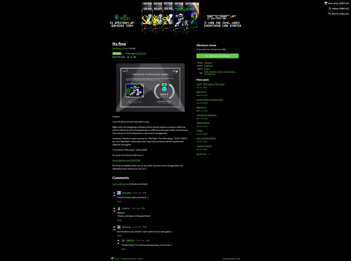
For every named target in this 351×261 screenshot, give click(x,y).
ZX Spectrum (209, 74)
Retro (220, 72)
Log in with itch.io (120, 184)
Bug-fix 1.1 (201, 107)
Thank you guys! (204, 146)
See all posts (201, 154)
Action (207, 69)
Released (208, 63)
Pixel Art (213, 72)
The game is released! (206, 115)
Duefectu (125, 208)
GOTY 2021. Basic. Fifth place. (210, 84)
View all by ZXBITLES (128, 258)
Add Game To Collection (219, 56)
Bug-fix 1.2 (201, 91)
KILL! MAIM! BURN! (206, 138)
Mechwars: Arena (120, 48)
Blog (238, 258)
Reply (119, 201)
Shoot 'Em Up (229, 72)
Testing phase (202, 122)
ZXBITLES (142, 53)
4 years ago (136, 193)
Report (140, 258)
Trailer (199, 130)
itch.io (116, 258)
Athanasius (126, 227)
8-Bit (206, 72)
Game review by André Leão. (209, 99)
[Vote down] (114, 195)
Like (118, 53)
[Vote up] (114, 192)
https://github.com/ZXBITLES (126, 160)
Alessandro (126, 193)
